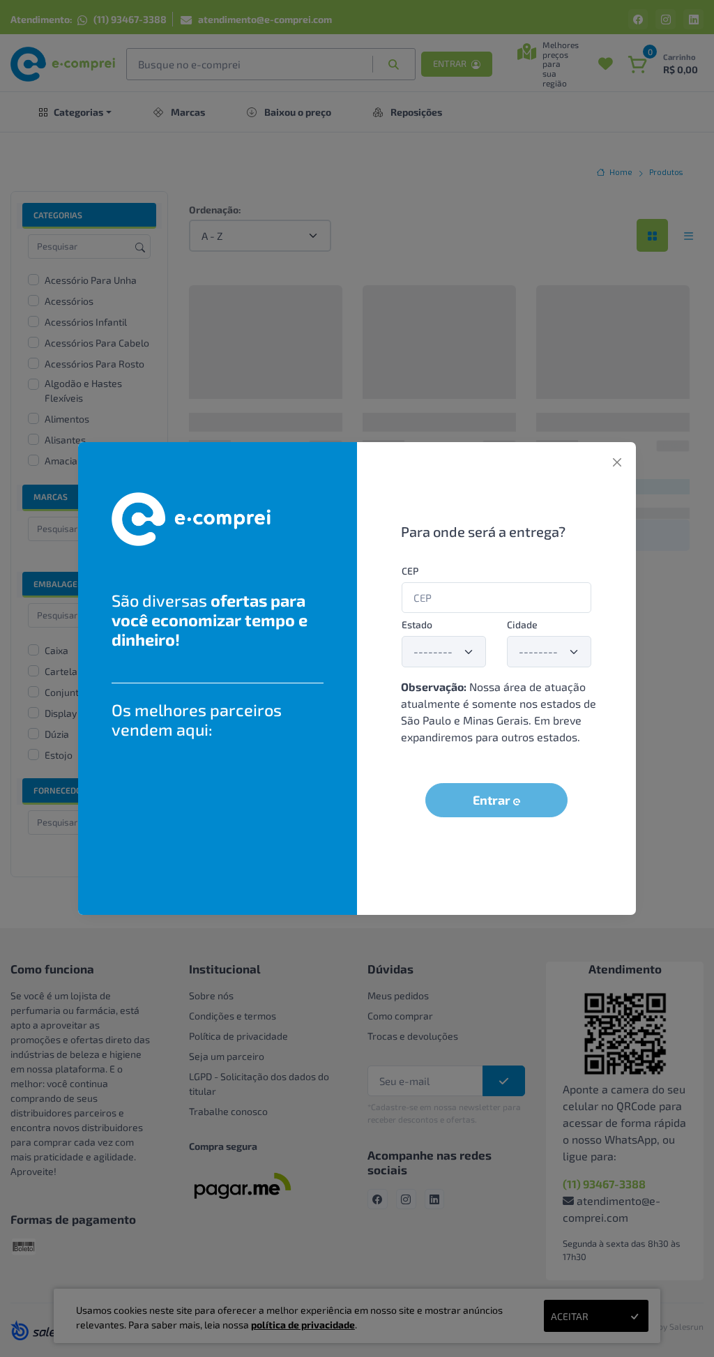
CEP (410, 571)
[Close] (617, 462)
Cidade (522, 624)
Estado (417, 624)
